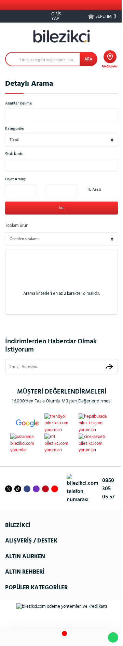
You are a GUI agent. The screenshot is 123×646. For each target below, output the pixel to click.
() (105, 16)
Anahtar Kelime (18, 103)
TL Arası (94, 189)
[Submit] (109, 367)
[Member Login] (79, 638)
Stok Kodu (14, 154)
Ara (61, 208)
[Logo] (61, 36)
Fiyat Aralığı (15, 179)
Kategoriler (15, 129)
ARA (88, 59)
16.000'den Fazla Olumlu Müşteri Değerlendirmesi (61, 401)
